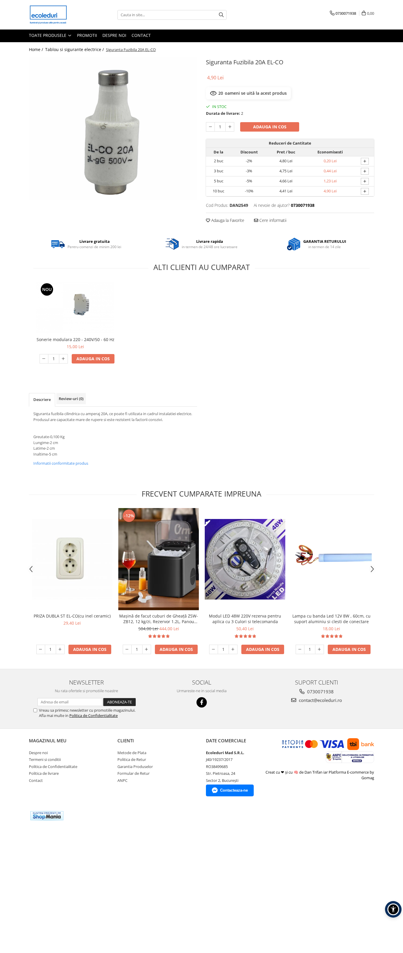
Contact (141, 35)
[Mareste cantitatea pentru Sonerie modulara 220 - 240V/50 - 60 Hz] (63, 358)
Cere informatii (272, 220)
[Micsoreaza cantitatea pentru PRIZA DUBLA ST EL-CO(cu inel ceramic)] (40, 649)
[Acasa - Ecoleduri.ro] (58, 14)
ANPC (122, 780)
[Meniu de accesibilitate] (393, 909)
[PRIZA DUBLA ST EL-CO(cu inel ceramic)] (72, 559)
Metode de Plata (131, 752)
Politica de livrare (44, 773)
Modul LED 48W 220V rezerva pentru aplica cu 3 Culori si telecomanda (245, 618)
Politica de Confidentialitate (93, 715)
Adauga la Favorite (227, 220)
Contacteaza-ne (234, 790)
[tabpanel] (113, 128)
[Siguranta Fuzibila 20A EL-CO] (113, 128)
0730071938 (320, 692)
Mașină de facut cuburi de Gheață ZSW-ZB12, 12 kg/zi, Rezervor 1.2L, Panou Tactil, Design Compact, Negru (158, 618)
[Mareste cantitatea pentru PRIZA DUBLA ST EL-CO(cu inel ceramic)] (60, 649)
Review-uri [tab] (71, 398)
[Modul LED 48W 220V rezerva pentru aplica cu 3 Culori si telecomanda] (245, 559)
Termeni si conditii (45, 759)
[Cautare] (221, 15)
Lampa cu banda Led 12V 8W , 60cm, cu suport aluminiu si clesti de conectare (331, 618)
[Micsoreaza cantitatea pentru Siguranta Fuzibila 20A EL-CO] (210, 127)
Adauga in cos (269, 127)
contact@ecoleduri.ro (320, 700)
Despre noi (114, 35)
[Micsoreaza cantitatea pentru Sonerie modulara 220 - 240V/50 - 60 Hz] (44, 358)
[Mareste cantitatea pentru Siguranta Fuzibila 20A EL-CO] (229, 127)
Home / (36, 49)
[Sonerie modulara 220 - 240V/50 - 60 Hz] (75, 308)
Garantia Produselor (135, 766)
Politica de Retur (131, 759)
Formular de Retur (133, 773)
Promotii (87, 35)
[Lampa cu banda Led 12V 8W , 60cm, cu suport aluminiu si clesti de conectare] (331, 559)
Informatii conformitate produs (60, 463)
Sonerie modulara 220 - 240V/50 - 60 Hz (75, 339)
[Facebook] (201, 702)
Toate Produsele (48, 35)
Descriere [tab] (42, 399)
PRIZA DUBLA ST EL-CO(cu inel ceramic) (72, 616)
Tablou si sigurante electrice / (75, 49)
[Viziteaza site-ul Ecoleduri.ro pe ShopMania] (46, 815)
